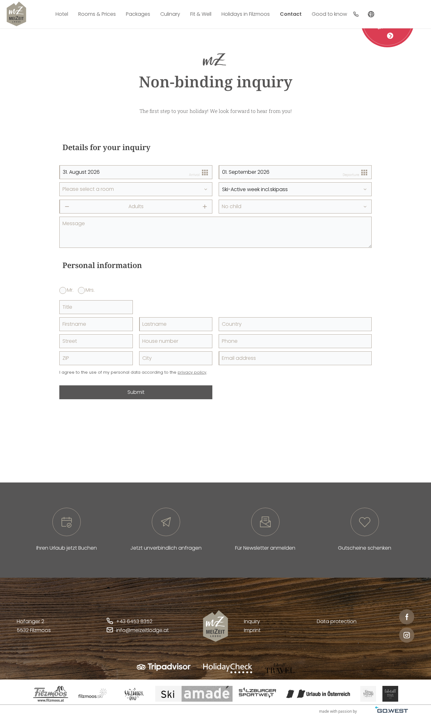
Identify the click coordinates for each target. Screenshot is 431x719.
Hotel (62, 14)
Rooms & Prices (97, 14)
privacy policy (192, 372)
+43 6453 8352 (134, 621)
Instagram (406, 635)
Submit (136, 392)
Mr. (70, 290)
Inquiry (252, 621)
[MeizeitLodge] (16, 14)
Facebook (406, 616)
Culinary (170, 14)
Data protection (337, 621)
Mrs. (90, 290)
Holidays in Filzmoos (245, 14)
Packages (138, 14)
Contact (291, 14)
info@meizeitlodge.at (142, 630)
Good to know (329, 14)
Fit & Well (200, 14)
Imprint (252, 630)
